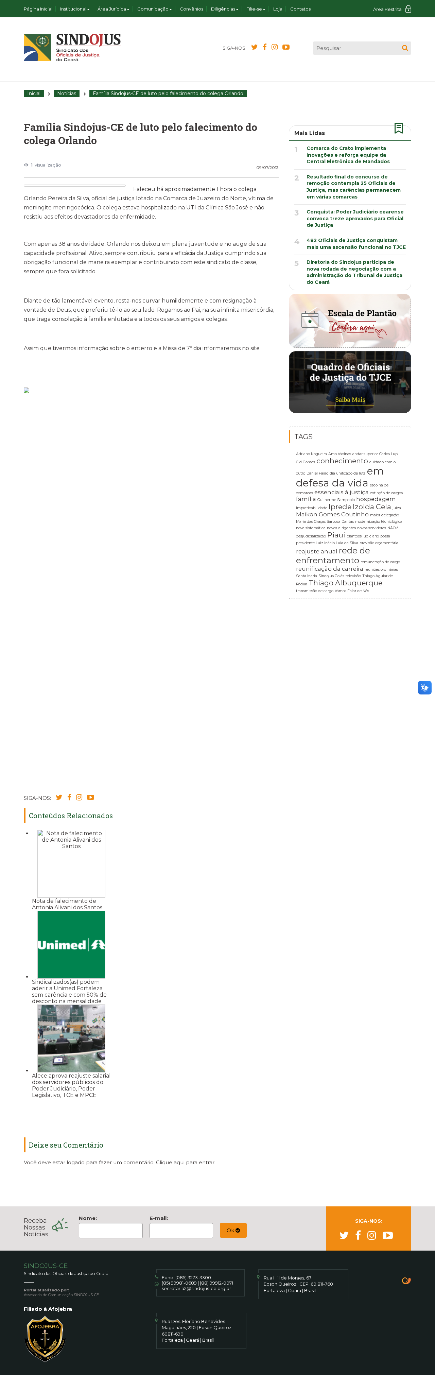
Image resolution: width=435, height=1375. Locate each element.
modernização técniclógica (378, 521)
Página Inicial (38, 9)
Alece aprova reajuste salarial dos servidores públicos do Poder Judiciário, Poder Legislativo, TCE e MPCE (71, 1085)
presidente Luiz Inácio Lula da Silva (327, 543)
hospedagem (376, 499)
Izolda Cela (372, 506)
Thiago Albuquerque (345, 583)
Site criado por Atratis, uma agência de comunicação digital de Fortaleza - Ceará (406, 1281)
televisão (353, 576)
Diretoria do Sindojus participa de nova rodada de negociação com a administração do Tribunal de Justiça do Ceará (354, 272)
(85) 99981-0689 (179, 1283)
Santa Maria (306, 576)
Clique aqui (170, 1162)
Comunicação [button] (153, 9)
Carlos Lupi (389, 454)
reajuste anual (316, 551)
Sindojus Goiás (331, 576)
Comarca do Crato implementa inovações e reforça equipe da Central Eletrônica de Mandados (348, 155)
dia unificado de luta (348, 473)
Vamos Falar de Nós (352, 591)
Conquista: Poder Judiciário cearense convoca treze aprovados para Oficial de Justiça (355, 218)
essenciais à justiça (341, 492)
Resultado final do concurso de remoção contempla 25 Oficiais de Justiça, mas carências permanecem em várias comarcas (354, 187)
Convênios (191, 9)
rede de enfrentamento (333, 555)
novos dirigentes (341, 528)
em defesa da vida (340, 477)
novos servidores (371, 528)
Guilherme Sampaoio (336, 500)
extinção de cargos (386, 493)
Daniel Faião (317, 473)
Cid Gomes (305, 462)
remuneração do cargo (380, 562)
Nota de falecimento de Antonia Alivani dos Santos (67, 904)
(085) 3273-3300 (193, 1277)
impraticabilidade (311, 508)
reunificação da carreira (329, 568)
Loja (277, 9)
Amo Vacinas (339, 454)
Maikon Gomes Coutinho (332, 514)
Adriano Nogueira (311, 454)
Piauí (336, 535)
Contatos (300, 9)
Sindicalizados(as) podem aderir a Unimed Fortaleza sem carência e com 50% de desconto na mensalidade (69, 991)
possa (385, 536)
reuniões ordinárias (381, 569)
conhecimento (342, 461)
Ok (231, 1230)
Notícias (66, 93)
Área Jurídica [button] (112, 9)
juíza (397, 508)
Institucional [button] (73, 9)
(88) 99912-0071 (216, 1283)
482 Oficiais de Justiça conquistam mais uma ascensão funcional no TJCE (356, 243)
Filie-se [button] (254, 9)
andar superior (365, 454)
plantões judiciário (363, 536)
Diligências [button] (223, 9)
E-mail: (159, 1218)
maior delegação (384, 515)
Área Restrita (387, 9)
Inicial (33, 93)
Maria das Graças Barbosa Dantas (325, 521)
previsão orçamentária (379, 543)
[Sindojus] (72, 47)
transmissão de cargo (314, 591)
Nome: (88, 1218)
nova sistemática (311, 528)
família (306, 499)
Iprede (340, 506)
